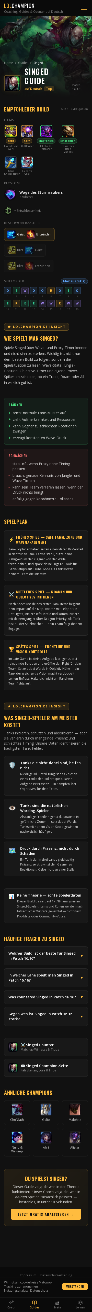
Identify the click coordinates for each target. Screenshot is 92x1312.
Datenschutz (39, 1290)
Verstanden (75, 1286)
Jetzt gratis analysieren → (46, 1214)
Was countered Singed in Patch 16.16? (46, 997)
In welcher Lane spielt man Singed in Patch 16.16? (46, 978)
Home (8, 63)
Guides (23, 63)
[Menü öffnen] (84, 8)
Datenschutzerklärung (56, 1275)
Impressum (28, 1275)
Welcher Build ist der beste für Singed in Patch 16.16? (46, 956)
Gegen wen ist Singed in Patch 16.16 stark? (46, 1016)
